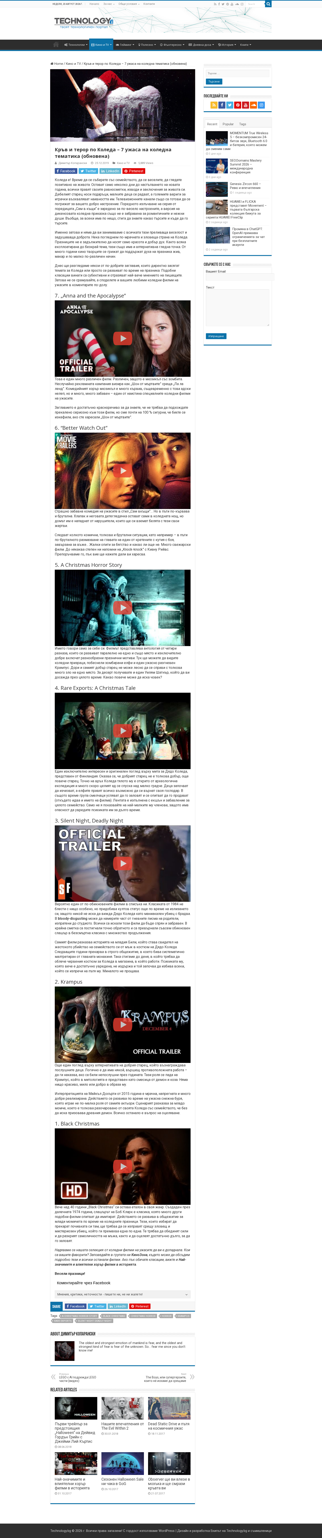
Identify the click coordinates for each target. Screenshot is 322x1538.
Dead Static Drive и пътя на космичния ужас (168, 1426)
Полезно (147, 45)
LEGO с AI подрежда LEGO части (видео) (77, 1378)
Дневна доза (202, 45)
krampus (183, 1316)
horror (167, 1316)
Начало (94, 3)
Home (58, 64)
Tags (242, 124)
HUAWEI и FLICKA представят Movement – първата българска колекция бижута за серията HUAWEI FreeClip (236, 209)
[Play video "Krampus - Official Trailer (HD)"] (123, 1025)
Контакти (149, 3)
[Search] (268, 4)
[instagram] (242, 4)
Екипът (216, 1531)
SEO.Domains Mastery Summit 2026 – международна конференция (246, 166)
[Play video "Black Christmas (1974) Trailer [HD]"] (123, 1166)
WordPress (167, 1531)
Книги (244, 45)
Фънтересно (173, 45)
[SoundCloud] (237, 4)
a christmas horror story (79, 1316)
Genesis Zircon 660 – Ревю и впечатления (245, 186)
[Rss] (215, 4)
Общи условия (128, 3)
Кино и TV (102, 45)
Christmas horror (143, 1316)
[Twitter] (223, 4)
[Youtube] (232, 4)
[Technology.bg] (84, 23)
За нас (107, 3)
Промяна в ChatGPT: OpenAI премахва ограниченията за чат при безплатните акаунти (248, 237)
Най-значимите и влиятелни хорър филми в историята (72, 1483)
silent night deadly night (95, 1321)
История (227, 45)
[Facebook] (219, 4)
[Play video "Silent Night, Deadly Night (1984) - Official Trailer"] (123, 863)
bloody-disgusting (72, 918)
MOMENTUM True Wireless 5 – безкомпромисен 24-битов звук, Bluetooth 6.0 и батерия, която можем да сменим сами (237, 141)
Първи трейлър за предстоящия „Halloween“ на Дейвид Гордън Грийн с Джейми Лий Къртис (75, 1433)
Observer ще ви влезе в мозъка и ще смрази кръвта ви (169, 1483)
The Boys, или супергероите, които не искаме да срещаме (165, 1378)
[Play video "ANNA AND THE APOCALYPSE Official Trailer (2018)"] (123, 338)
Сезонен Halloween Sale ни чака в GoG (122, 1481)
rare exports (63, 1321)
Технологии (77, 45)
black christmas (114, 1316)
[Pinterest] (227, 4)
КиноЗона (139, 1255)
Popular (228, 124)
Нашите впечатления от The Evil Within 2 (122, 1426)
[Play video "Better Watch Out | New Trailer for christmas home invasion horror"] (123, 471)
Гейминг (125, 45)
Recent (212, 124)
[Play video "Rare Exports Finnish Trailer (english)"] (123, 731)
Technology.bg (60, 1531)
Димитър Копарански (72, 163)
